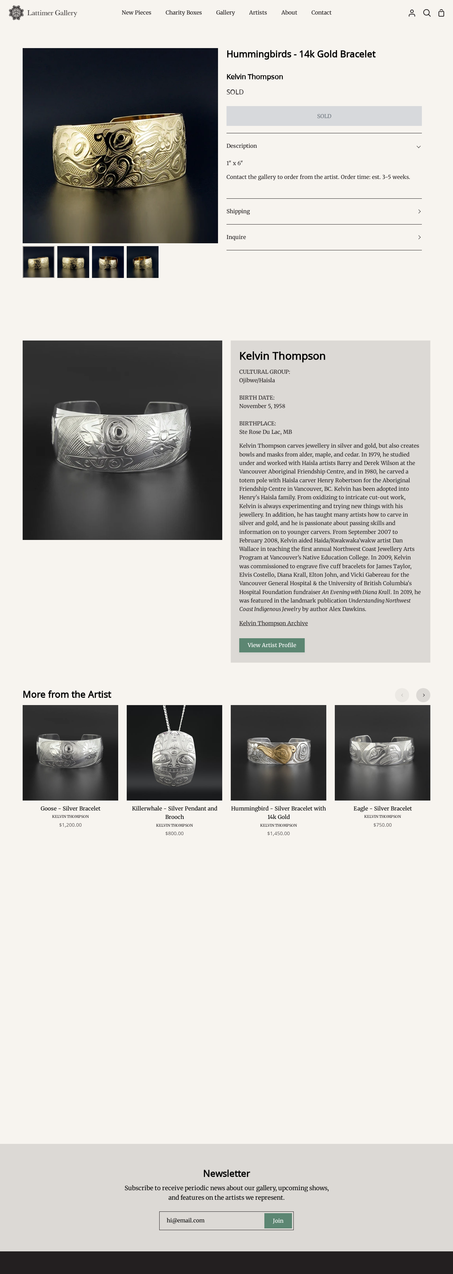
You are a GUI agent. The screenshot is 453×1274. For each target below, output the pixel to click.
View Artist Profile (272, 645)
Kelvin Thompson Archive (273, 623)
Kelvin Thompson (254, 76)
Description (241, 145)
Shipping (238, 211)
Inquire (236, 237)
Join (278, 1220)
